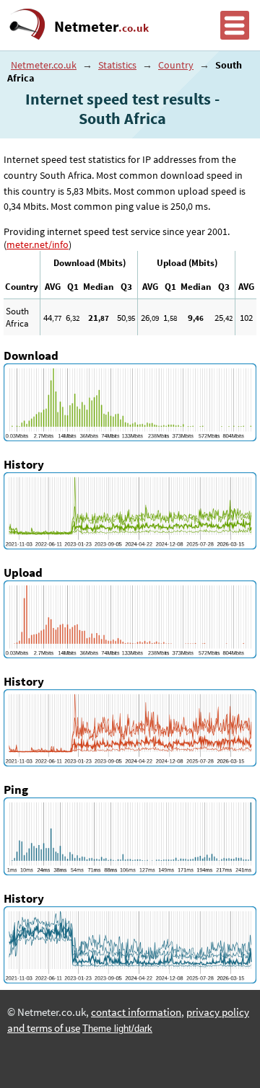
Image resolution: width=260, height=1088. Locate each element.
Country (176, 64)
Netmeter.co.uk (44, 64)
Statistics (117, 64)
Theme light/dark (117, 1028)
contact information (136, 1012)
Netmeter (101, 26)
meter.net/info (37, 244)
